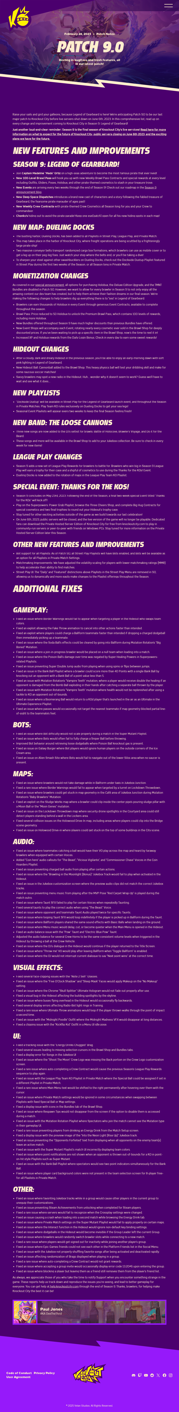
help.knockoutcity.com (64, 1286)
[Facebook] (164, 1375)
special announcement (49, 285)
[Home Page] (19, 16)
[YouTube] (146, 1375)
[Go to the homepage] (89, 1373)
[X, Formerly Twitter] (158, 1375)
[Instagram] (171, 1375)
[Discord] (133, 1375)
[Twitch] (140, 1375)
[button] (168, 5)
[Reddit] (152, 1375)
